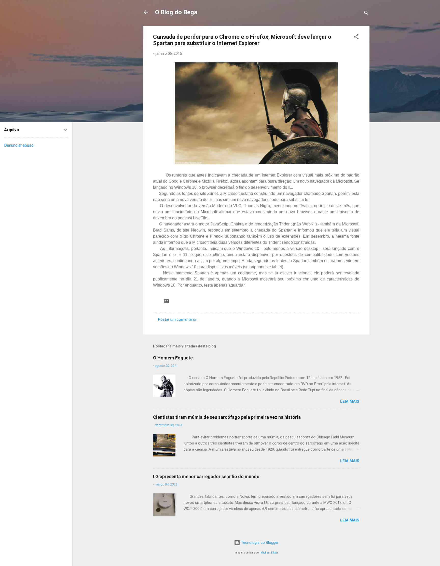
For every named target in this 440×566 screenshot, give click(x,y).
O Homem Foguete (173, 357)
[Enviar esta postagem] (166, 303)
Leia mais (349, 401)
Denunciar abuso (19, 145)
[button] (356, 38)
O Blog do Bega (176, 12)
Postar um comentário (177, 319)
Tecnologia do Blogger (259, 542)
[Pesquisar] (366, 14)
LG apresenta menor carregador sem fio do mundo (206, 476)
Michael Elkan (269, 552)
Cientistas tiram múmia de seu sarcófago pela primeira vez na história (227, 417)
